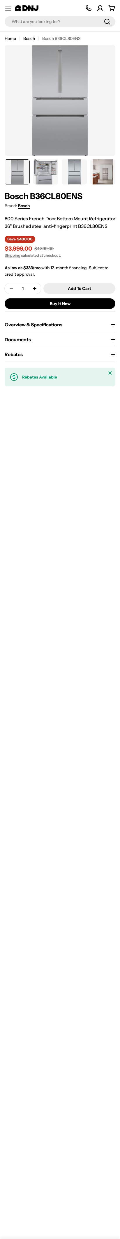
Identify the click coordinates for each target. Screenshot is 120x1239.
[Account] (100, 8)
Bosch (29, 38)
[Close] (110, 373)
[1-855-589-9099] (88, 8)
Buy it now (60, 303)
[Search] (107, 21)
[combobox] (60, 21)
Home (10, 38)
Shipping (12, 255)
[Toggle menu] (8, 8)
